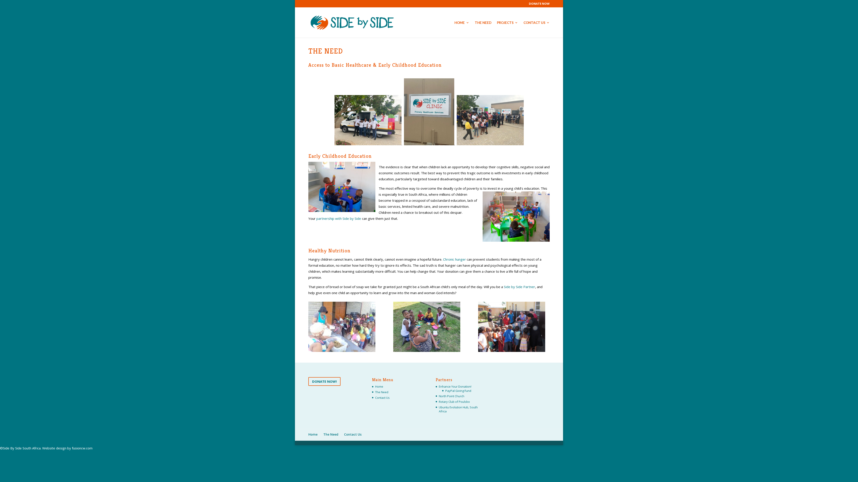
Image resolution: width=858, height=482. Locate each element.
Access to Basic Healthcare (339, 65)
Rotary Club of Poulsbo (454, 402)
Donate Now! (324, 381)
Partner (519, 287)
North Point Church (451, 396)
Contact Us (534, 23)
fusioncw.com (82, 448)
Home (459, 23)
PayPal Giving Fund (458, 391)
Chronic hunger (454, 259)
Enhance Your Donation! (455, 386)
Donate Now (539, 4)
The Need (483, 23)
